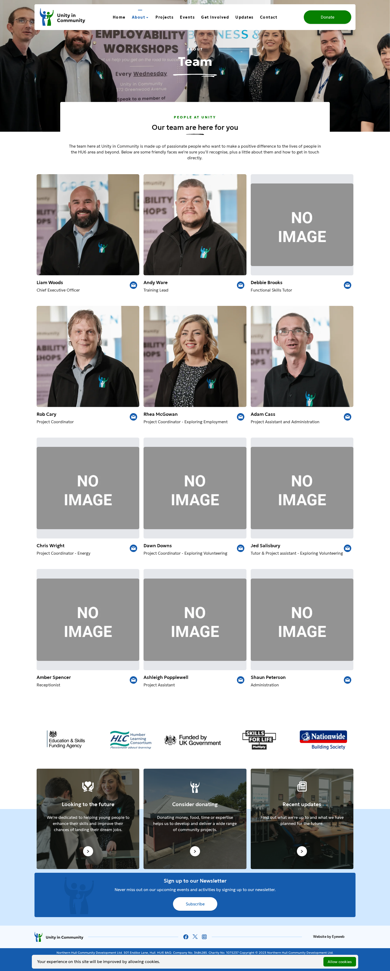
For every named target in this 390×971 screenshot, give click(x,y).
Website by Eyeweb (328, 937)
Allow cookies (340, 961)
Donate (327, 17)
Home (119, 17)
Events (187, 17)
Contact (269, 17)
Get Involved (215, 17)
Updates (244, 17)
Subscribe (195, 903)
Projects (164, 17)
